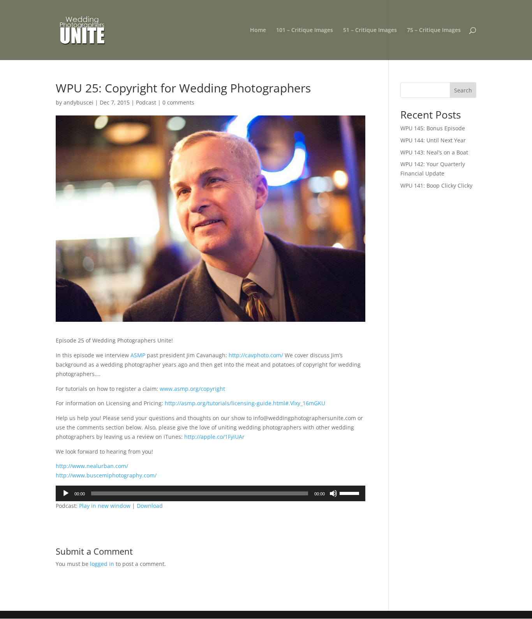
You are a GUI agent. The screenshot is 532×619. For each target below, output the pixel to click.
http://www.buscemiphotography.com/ (106, 475)
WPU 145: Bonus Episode (432, 128)
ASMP (137, 355)
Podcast (146, 102)
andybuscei (78, 102)
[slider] (350, 493)
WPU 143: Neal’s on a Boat (434, 152)
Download (150, 505)
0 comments (178, 102)
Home (258, 30)
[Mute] (333, 493)
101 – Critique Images (304, 30)
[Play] (66, 493)
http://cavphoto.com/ (256, 355)
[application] (210, 493)
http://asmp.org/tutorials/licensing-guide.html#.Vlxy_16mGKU (245, 403)
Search (463, 90)
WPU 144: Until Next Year (433, 140)
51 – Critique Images (370, 30)
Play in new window (104, 505)
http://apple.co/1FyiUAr (214, 436)
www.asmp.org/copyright (192, 388)
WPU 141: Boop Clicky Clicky (436, 185)
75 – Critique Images (434, 30)
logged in (102, 564)
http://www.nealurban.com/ (92, 466)
